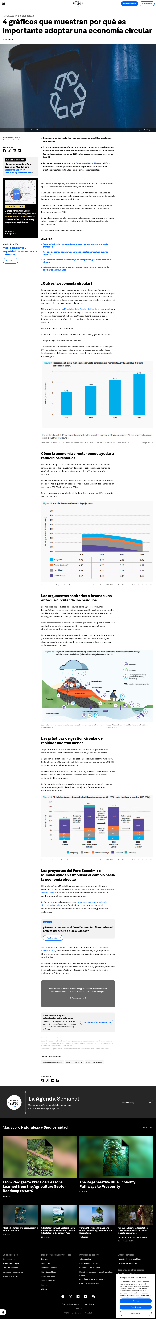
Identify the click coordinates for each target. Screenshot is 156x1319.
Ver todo (148, 1127)
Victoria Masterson (11, 137)
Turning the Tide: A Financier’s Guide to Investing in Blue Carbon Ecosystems (95, 1230)
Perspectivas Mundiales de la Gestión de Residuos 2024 (77, 309)
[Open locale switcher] (3, 1312)
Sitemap (78, 1309)
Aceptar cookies (78, 998)
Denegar (136, 1301)
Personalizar (135, 1313)
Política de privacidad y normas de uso (78, 1304)
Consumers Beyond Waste (88, 163)
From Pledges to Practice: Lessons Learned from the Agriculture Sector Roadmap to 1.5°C (34, 1186)
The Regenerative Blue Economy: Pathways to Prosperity (107, 1184)
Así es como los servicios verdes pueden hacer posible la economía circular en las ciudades (76, 268)
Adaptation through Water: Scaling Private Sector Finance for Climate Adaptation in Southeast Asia (58, 1230)
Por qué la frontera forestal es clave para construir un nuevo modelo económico (133, 1230)
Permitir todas (136, 1307)
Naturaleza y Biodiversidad (18, 16)
